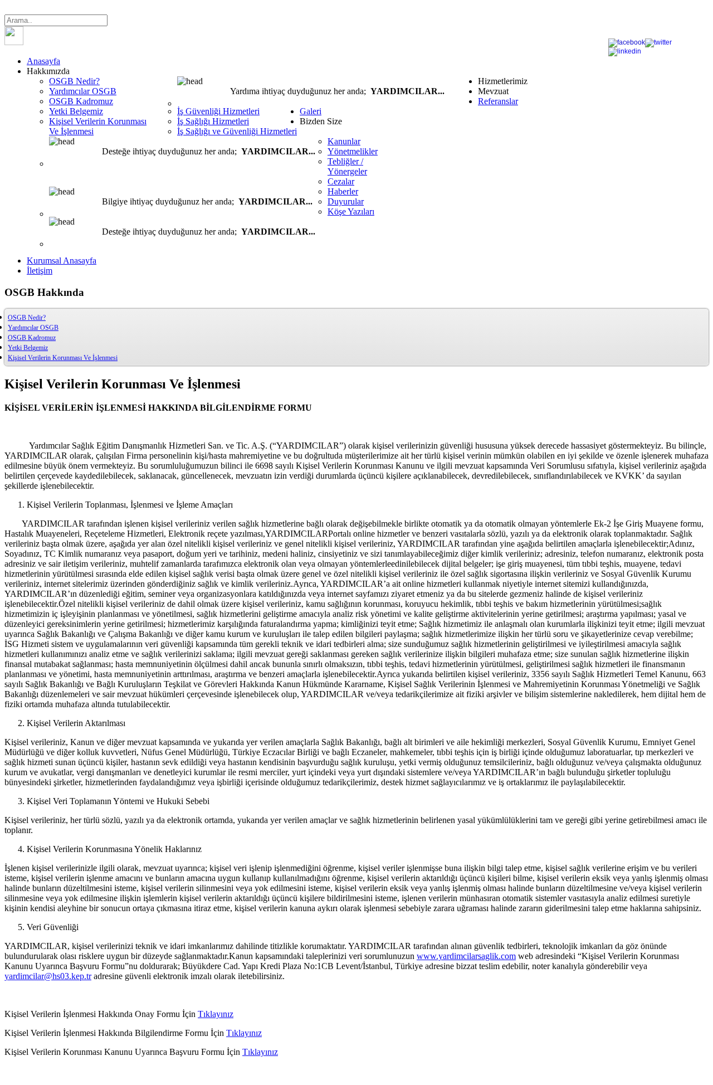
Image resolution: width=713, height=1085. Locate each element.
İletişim (39, 270)
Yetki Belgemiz (28, 348)
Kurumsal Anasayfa (61, 260)
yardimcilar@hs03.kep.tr (47, 976)
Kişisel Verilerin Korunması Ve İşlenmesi (63, 358)
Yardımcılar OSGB (33, 328)
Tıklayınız (215, 1014)
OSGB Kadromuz (32, 338)
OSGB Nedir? (27, 318)
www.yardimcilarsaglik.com (466, 956)
